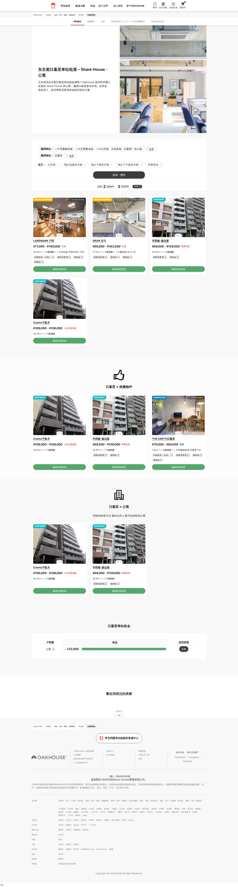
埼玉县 (34, 820)
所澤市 (91, 820)
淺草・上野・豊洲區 (193, 801)
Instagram (194, 757)
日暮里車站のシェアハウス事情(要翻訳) (128, 21)
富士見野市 (116, 820)
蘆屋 (111, 849)
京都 (33, 839)
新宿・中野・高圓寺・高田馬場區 (124, 801)
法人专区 (118, 5)
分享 (136, 186)
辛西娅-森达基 (160, 240)
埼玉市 (61, 820)
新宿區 (83, 809)
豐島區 (177, 809)
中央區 (70, 809)
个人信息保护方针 (81, 762)
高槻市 (76, 844)
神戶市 (76, 849)
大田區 (137, 809)
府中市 (127, 812)
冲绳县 (34, 864)
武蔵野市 (111, 812)
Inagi (85, 815)
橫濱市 (61, 830)
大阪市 (61, 844)
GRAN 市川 (99, 240)
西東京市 (61, 815)
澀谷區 (154, 809)
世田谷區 (145, 809)
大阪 (33, 844)
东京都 (34, 801)
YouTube (187, 761)
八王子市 (94, 812)
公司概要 (77, 755)
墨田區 (106, 809)
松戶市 (83, 825)
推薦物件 (91, 21)
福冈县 (34, 859)
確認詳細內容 (59, 269)
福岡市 (61, 859)
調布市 (142, 812)
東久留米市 (185, 812)
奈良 (33, 854)
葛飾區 (76, 812)
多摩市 (195, 812)
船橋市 (68, 825)
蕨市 (124, 820)
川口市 (68, 820)
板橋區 (198, 809)
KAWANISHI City (87, 849)
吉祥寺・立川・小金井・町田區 (70, 801)
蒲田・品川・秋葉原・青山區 (171, 801)
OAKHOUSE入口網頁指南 (84, 751)
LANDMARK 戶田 (43, 240)
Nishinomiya (102, 849)
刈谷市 (61, 835)
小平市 (70, 815)
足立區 (68, 812)
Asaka (131, 820)
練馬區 (61, 812)
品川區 (122, 809)
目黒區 (129, 809)
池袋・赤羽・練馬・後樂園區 (97, 801)
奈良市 (61, 854)
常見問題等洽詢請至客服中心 (122, 738)
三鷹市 (119, 812)
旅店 (140, 759)
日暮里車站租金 (157, 21)
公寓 (103, 21)
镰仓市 (85, 830)
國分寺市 (175, 812)
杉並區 (169, 809)
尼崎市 (68, 849)
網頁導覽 (142, 751)
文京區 (91, 809)
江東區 (114, 809)
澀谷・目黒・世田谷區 (149, 801)
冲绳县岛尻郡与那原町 (67, 864)
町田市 (150, 812)
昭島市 (134, 812)
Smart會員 (110, 755)
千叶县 (34, 825)
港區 (77, 809)
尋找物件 (77, 21)
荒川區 (190, 809)
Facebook (180, 757)
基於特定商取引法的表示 (83, 759)
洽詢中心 (109, 751)
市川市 (61, 825)
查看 (183, 649)
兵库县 (34, 849)
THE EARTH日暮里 (163, 438)
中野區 (161, 809)
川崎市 (68, 830)
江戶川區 (84, 812)
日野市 (167, 812)
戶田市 (76, 820)
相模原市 (77, 830)
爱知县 (34, 835)
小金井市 (158, 812)
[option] (59, 217)
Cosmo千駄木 (41, 322)
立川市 (102, 812)
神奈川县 (35, 830)
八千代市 (92, 825)
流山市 (76, 825)
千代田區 (61, 809)
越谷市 (99, 820)
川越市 (106, 820)
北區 (183, 809)
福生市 (78, 815)
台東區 (99, 809)
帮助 (155, 7)
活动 (92, 5)
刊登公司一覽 (144, 755)
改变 (151, 149)
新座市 (83, 820)
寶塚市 (61, 849)
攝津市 (68, 844)
